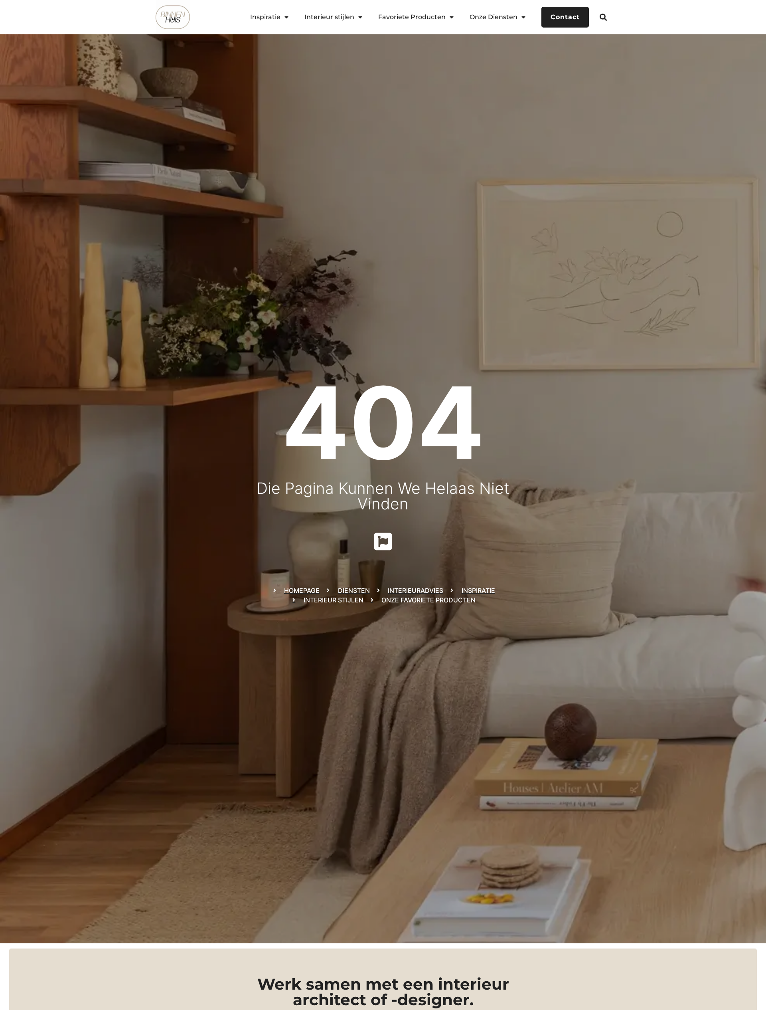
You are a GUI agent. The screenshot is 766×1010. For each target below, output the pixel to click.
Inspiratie (265, 17)
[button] (603, 17)
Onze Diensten (493, 17)
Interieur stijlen (329, 17)
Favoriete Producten (412, 17)
